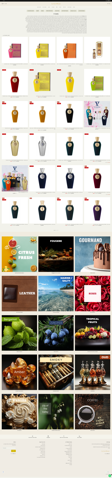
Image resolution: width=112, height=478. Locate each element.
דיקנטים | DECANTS (69, 452)
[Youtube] (108, 0)
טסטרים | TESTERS (69, 454)
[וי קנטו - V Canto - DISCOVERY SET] (15, 178)
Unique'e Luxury (73, 10)
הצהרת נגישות (43, 451)
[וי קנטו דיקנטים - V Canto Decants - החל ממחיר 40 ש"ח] (97, 114)
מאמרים (70, 464)
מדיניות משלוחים (42, 448)
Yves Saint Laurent (31, 10)
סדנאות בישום (70, 460)
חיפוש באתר (70, 455)
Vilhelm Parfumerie (49, 10)
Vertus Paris (57, 10)
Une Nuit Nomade (81, 10)
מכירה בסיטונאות (42, 455)
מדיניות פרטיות (43, 445)
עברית (4, 0)
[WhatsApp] (106, 0)
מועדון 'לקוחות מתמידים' (68, 445)
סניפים (71, 461)
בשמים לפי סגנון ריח (69, 448)
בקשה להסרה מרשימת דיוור (41, 457)
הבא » (54, 230)
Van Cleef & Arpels (65, 10)
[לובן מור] (56, 3)
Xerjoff (37, 10)
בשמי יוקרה (70, 457)
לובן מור (107, 474)
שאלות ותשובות (42, 452)
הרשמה (13, 450)
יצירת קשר (43, 454)
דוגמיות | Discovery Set (68, 451)
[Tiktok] (107, 0)
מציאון (71, 458)
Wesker (42, 10)
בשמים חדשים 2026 (69, 463)
